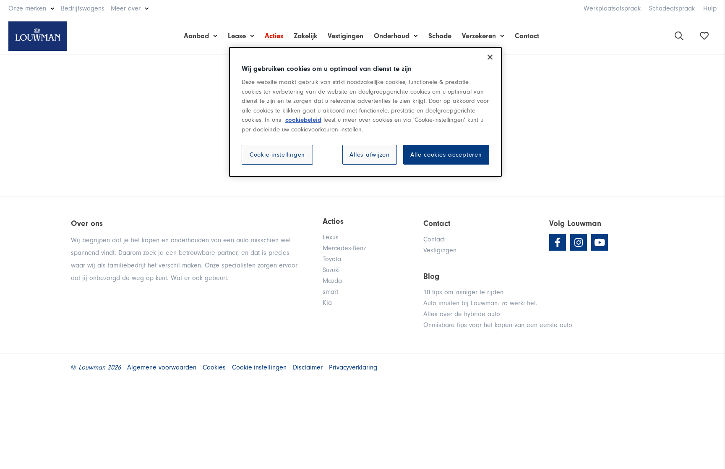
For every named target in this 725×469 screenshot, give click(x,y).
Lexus (331, 237)
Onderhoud (391, 36)
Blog (431, 276)
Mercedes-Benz (344, 248)
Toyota (332, 259)
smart (330, 292)
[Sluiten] (490, 57)
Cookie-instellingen (277, 154)
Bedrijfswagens (82, 8)
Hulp (710, 8)
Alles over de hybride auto (461, 314)
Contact (527, 36)
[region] (365, 112)
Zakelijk (305, 36)
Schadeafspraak (672, 8)
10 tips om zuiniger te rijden (463, 292)
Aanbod (196, 36)
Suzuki (331, 270)
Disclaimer (308, 367)
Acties (274, 36)
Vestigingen (345, 36)
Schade (439, 36)
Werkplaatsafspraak (612, 8)
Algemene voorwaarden (161, 367)
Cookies (214, 367)
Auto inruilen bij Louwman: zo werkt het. (480, 303)
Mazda (332, 281)
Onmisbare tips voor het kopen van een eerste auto (497, 325)
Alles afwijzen (369, 154)
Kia (327, 303)
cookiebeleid (303, 119)
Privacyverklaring (353, 367)
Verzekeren (479, 36)
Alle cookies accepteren (446, 154)
